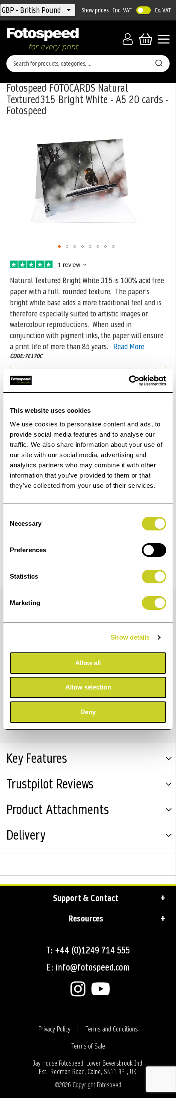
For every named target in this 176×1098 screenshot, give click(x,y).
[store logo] (42, 39)
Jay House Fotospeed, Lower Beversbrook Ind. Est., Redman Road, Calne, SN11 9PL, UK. (88, 1067)
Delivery (25, 836)
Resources (85, 918)
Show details (130, 637)
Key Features (36, 759)
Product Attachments (57, 810)
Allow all (88, 662)
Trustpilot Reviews (50, 785)
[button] (32, 10)
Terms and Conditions (111, 1029)
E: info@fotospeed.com (88, 967)
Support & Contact (85, 898)
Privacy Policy (54, 1029)
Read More (128, 346)
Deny (88, 712)
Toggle (143, 10)
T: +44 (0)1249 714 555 (88, 950)
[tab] (88, 759)
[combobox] (88, 63)
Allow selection (88, 687)
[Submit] (159, 62)
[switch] (154, 551)
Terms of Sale (88, 1046)
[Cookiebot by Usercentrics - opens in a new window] (128, 380)
